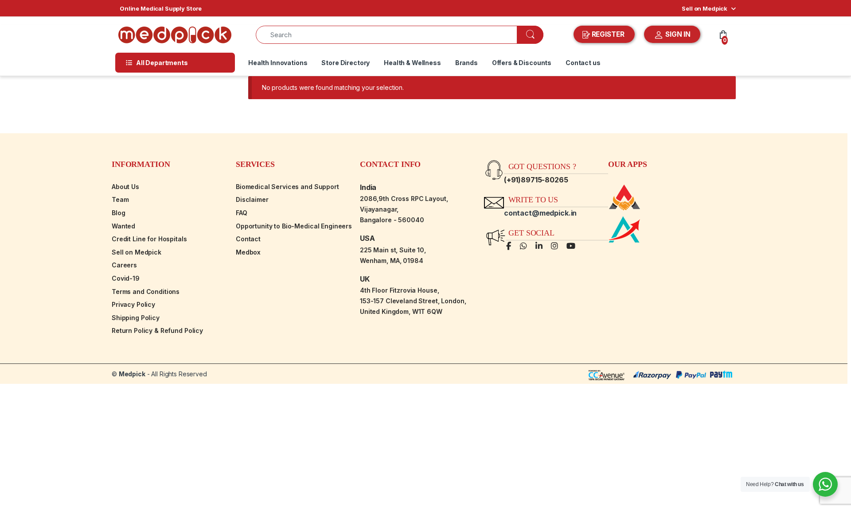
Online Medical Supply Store (161, 8)
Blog (118, 212)
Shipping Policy (136, 317)
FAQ (241, 212)
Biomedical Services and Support (287, 186)
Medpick (132, 374)
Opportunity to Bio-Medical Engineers (294, 226)
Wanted (123, 226)
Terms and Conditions (146, 291)
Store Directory (345, 62)
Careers (124, 265)
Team (120, 199)
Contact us (583, 62)
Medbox (248, 252)
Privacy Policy (133, 304)
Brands (466, 62)
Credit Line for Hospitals (149, 239)
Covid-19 (126, 278)
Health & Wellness (412, 62)
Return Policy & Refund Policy (157, 330)
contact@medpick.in (540, 213)
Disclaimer (252, 199)
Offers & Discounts (521, 62)
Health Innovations (277, 62)
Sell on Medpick (704, 8)
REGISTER (608, 34)
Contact (248, 239)
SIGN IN (677, 34)
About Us (125, 186)
